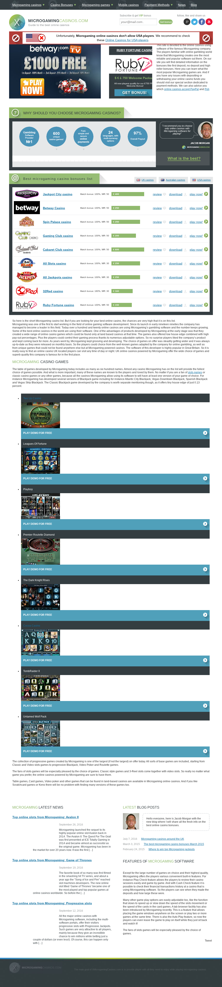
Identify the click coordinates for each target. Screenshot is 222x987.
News (182, 4)
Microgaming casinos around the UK (162, 838)
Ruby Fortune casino (58, 305)
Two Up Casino (32, 398)
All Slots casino (54, 263)
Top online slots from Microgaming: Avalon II (45, 817)
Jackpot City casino (57, 194)
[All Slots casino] (27, 268)
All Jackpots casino (57, 277)
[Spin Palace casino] (27, 227)
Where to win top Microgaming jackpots (172, 849)
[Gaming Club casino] (27, 240)
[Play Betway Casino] (193, 162)
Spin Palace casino (57, 222)
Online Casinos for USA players (126, 40)
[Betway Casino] (168, 162)
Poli (207, 89)
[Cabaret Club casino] (27, 254)
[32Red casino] (27, 296)
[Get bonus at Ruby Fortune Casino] (135, 92)
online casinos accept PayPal (181, 89)
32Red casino (53, 291)
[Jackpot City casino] (27, 199)
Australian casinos (175, 180)
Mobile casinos (128, 4)
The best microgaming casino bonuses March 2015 (174, 844)
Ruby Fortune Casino (135, 50)
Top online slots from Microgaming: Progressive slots (52, 903)
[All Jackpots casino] (27, 282)
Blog (194, 4)
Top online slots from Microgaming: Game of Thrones (52, 860)
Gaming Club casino (58, 235)
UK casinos (148, 180)
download (175, 194)
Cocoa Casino (31, 625)
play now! (196, 194)
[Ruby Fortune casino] (27, 310)
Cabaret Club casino (58, 249)
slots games (195, 372)
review (157, 194)
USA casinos (204, 180)
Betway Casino (54, 208)
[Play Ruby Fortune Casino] (134, 71)
